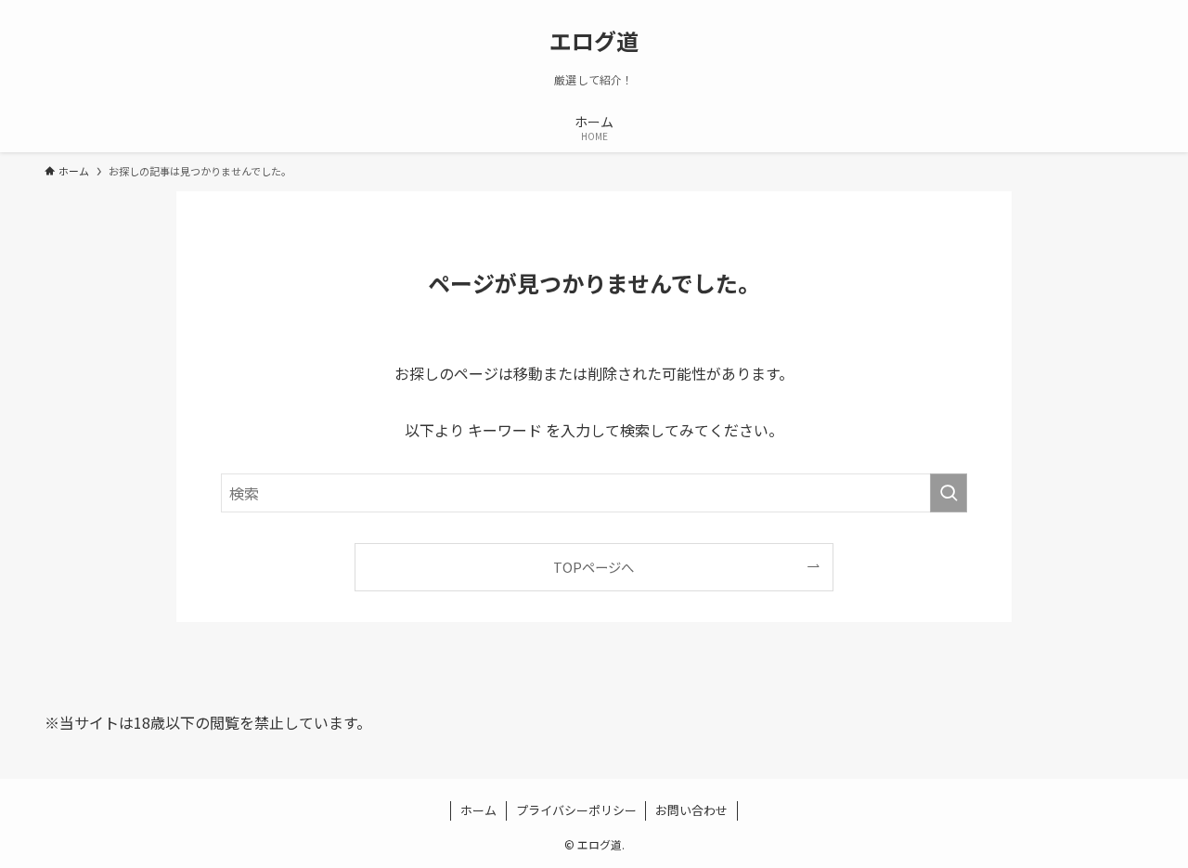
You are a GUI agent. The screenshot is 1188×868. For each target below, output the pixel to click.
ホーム (478, 810)
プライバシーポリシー (576, 810)
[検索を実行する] (948, 492)
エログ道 (594, 41)
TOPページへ (593, 567)
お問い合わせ (691, 810)
